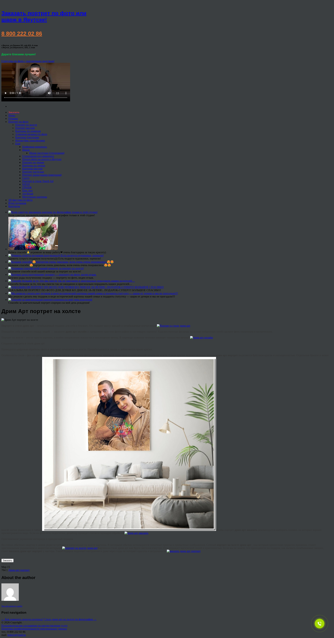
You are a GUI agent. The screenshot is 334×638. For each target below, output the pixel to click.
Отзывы (13, 118)
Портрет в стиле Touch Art (37, 181)
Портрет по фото (18, 121)
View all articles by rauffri (11, 606)
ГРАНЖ (27, 187)
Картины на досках (33, 165)
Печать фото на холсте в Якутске (41, 159)
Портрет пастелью (33, 171)
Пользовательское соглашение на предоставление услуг (34, 625)
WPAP (26, 184)
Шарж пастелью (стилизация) (46, 152)
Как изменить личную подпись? (22, 619)
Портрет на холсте (26, 124)
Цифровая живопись (34, 146)
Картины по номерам (28, 131)
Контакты (14, 206)
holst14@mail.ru (16, 634)
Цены (11, 115)
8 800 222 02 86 (21, 33)
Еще (17, 143)
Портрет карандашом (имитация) (42, 174)
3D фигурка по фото (20, 199)
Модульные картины (34, 196)
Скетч (25, 178)
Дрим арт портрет (19, 570)
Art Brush (27, 193)
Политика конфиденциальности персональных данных (34, 628)
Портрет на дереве (33, 162)
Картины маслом (32, 168)
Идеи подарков (17, 203)
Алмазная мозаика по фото (31, 134)
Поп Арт (27, 190)
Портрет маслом (25, 127)
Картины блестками (27, 137)
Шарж (26, 149)
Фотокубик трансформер (30, 140)
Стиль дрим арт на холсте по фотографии (70, 619)
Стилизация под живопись (38, 156)
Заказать (7, 560)
